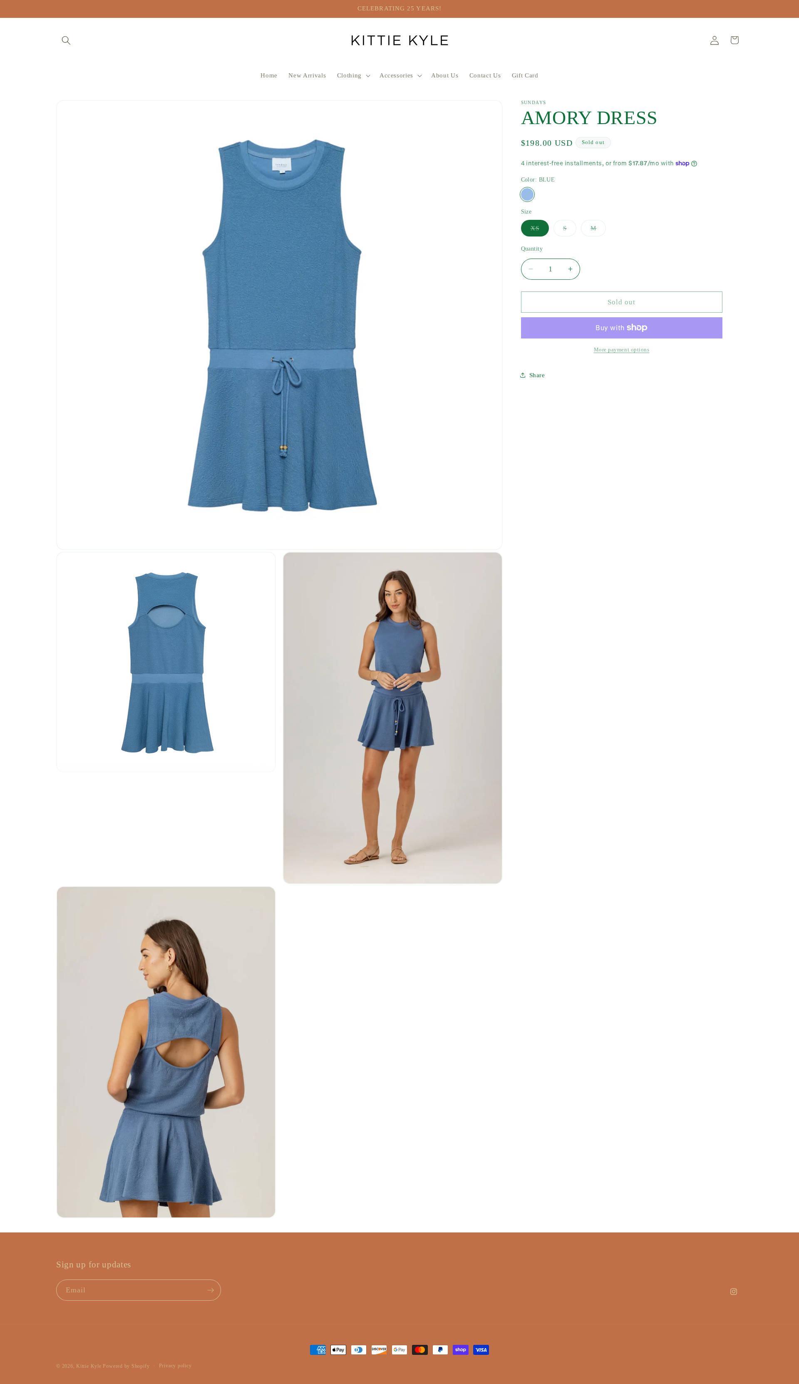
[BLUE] (527, 194)
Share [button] (537, 374)
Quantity (532, 248)
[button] (66, 40)
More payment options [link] (622, 349)
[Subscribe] (211, 1290)
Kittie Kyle (88, 1366)
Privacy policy (175, 1366)
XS (540, 230)
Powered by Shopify (126, 1366)
